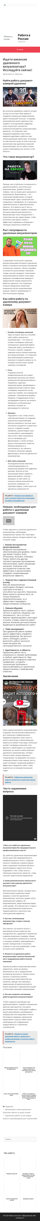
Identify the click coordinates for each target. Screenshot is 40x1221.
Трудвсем (9, 1106)
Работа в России (24, 37)
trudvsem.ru (20, 1218)
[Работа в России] (9, 38)
